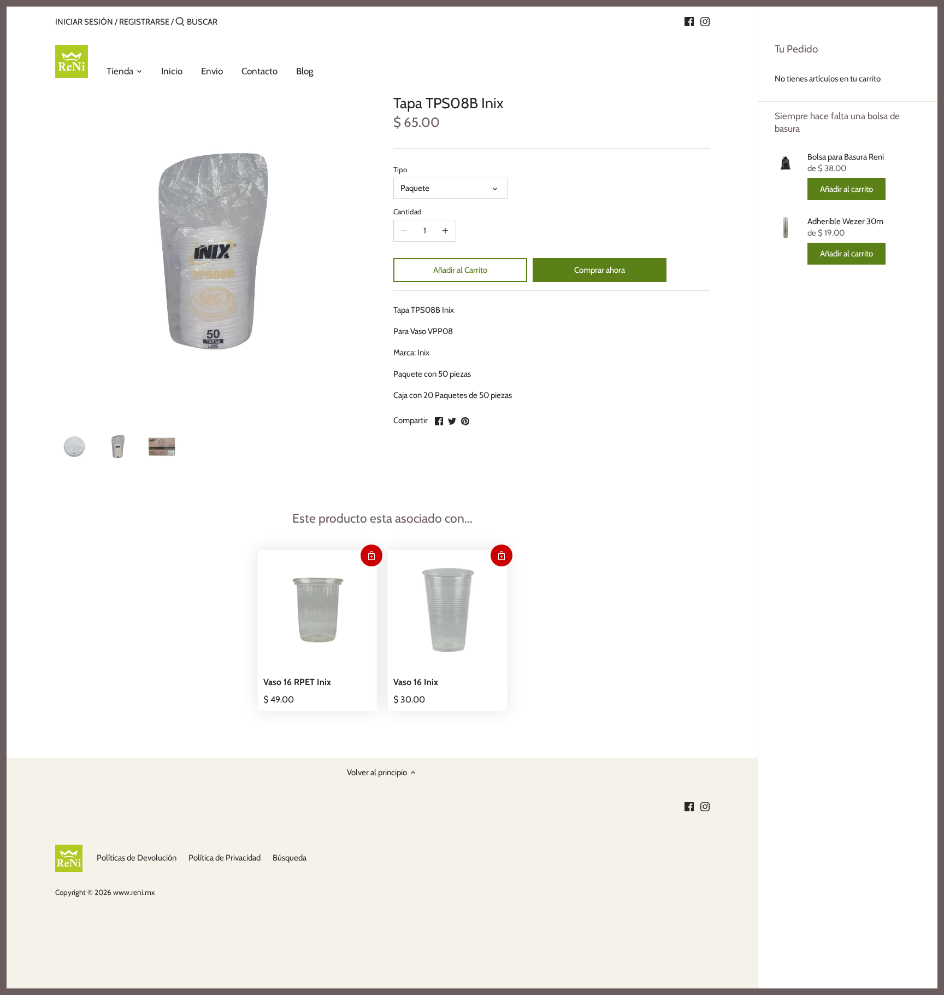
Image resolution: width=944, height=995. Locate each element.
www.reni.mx (134, 892)
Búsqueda (289, 858)
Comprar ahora (599, 270)
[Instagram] (705, 21)
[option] (74, 447)
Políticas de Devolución (136, 858)
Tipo (400, 169)
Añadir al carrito (846, 189)
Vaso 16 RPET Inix (297, 682)
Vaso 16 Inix (415, 682)
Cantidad (407, 211)
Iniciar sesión (84, 22)
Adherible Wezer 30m (845, 221)
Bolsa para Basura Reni (845, 157)
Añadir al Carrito (460, 270)
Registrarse (144, 22)
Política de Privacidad (224, 858)
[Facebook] (689, 21)
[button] (371, 555)
